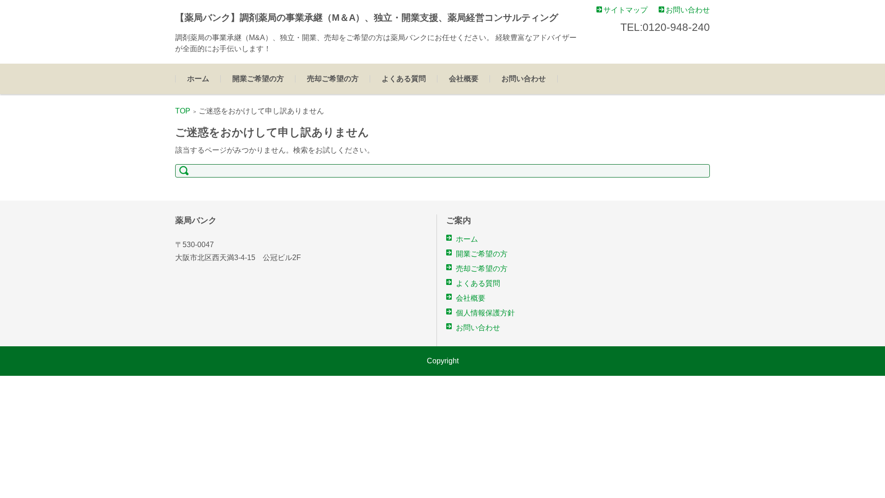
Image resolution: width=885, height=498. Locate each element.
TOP (182, 111)
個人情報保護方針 (485, 313)
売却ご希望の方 (333, 79)
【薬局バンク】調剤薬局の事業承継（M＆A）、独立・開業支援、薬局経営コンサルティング (366, 17)
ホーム (198, 79)
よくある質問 (404, 79)
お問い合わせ (524, 79)
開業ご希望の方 (258, 79)
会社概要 (463, 79)
